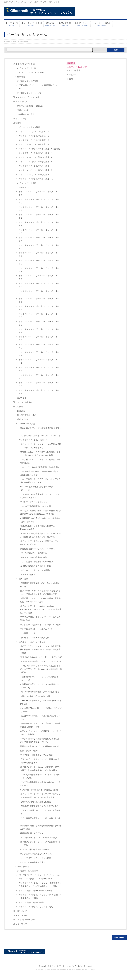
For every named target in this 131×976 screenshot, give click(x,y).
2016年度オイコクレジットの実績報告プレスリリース (40, 87)
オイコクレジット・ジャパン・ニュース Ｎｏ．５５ (40, 300)
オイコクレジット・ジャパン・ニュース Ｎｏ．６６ (40, 224)
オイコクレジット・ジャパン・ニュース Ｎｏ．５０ (40, 338)
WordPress (51, 969)
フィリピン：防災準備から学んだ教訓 (36, 755)
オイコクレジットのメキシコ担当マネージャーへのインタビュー (40, 543)
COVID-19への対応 (27, 424)
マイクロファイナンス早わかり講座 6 (35, 157)
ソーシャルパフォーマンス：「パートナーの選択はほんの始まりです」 (40, 725)
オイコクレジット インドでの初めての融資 (38, 837)
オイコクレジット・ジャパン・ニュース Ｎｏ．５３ (40, 315)
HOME (6, 41)
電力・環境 (23, 579)
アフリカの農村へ (28, 574)
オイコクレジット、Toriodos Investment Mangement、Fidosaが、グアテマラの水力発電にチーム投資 (41, 609)
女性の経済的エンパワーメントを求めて (37, 549)
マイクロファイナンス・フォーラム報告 (36, 907)
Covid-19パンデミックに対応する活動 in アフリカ (41, 429)
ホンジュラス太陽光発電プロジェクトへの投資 (41, 625)
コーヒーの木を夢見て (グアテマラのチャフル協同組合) (41, 702)
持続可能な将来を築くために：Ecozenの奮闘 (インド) (39, 585)
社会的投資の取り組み (26, 415)
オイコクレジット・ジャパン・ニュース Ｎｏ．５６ (40, 292)
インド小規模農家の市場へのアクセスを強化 (39, 692)
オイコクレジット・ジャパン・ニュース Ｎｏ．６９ (40, 201)
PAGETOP (119, 937)
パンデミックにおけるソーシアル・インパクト (40, 436)
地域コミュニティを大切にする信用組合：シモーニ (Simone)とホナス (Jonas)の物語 (40, 453)
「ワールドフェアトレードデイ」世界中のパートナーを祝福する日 (40, 761)
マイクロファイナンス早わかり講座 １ (36, 179)
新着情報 (71, 63)
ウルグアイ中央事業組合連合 (32, 862)
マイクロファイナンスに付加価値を (35, 570)
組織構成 (21, 77)
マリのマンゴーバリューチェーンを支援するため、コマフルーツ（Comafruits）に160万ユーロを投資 (41, 669)
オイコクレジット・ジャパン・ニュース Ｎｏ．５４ (40, 308)
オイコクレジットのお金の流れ (30, 72)
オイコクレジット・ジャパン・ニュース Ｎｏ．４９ (40, 346)
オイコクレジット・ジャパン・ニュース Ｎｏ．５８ (40, 277)
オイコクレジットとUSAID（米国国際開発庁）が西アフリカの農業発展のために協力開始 (40, 768)
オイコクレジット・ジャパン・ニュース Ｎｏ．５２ (40, 323)
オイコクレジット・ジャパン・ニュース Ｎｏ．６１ (40, 254)
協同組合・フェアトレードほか (32, 642)
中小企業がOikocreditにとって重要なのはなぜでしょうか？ (41, 710)
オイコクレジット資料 (26, 183)
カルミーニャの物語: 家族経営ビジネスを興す (40, 467)
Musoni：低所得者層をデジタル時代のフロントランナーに (40, 488)
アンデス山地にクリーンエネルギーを (36, 629)
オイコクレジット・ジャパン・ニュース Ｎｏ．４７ (40, 361)
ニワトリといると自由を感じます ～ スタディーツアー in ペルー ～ (41, 496)
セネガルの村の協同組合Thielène (34, 849)
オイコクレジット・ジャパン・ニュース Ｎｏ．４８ (40, 354)
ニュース (73, 75)
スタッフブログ (22, 915)
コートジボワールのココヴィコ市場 (35, 858)
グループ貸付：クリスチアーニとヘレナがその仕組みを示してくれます (40, 481)
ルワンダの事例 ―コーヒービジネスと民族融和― (40, 812)
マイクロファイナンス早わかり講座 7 (35, 153)
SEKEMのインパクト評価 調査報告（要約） (40, 790)
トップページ (21, 119)
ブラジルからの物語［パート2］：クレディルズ (41, 657)
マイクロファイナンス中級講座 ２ (34, 140)
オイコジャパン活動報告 (27, 871)
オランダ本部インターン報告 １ (32, 902)
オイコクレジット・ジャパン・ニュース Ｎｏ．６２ (40, 247)
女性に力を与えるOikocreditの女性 (35, 696)
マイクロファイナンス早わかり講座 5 (35, 162)
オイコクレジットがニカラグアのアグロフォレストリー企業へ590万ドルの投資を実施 (40, 796)
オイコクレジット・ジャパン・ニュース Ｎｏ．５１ (40, 331)
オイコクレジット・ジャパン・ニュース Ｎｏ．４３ (40, 392)
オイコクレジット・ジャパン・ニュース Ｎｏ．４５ (40, 376)
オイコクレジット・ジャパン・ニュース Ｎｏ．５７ (40, 285)
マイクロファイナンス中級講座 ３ (34, 136)
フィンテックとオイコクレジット (34, 502)
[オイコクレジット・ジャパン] (39, 13)
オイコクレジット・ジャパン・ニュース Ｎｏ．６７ (40, 216)
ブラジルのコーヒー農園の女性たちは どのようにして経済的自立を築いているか (40, 740)
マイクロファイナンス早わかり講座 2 (35, 174)
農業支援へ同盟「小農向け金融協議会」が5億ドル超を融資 (41, 827)
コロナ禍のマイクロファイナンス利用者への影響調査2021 (40, 461)
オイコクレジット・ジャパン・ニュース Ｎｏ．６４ (40, 239)
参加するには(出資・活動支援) (30, 106)
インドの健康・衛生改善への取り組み (36, 562)
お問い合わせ (21, 911)
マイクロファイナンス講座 (28, 127)
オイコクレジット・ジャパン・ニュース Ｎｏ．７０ (40, 193)
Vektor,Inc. (80, 969)
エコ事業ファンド (28, 633)
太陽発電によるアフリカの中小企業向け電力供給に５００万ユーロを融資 (40, 600)
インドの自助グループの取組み (33, 553)
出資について (23, 110)
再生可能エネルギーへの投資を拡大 (35, 637)
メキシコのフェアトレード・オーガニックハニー (40, 819)
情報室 (18, 123)
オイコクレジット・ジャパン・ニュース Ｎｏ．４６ (40, 369)
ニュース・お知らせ (24, 402)
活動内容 (19, 406)
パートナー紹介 (24, 867)
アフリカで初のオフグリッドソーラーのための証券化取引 (40, 618)
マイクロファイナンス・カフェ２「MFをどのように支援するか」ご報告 (40, 896)
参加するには (21, 101)
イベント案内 (75, 70)
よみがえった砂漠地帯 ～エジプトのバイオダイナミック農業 (40, 776)
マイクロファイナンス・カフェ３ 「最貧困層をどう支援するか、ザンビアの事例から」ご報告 (40, 884)
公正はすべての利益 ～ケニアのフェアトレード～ (40, 717)
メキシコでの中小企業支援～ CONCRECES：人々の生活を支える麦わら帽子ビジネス (41, 535)
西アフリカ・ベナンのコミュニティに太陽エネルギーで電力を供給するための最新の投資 (40, 592)
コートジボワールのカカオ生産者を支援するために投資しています (40, 473)
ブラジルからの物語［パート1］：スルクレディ (41, 661)
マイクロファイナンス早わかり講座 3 (35, 170)
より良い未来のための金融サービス (35, 566)
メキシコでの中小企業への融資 (33, 557)
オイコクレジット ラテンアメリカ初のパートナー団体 (40, 843)
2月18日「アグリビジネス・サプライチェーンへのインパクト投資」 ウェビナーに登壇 (39, 877)
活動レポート (23, 419)
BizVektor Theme (65, 969)
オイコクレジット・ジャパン (29, 93)
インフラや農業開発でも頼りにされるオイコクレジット (40, 784)
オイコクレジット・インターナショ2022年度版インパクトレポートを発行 (40, 446)
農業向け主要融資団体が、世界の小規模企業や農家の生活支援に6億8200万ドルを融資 (40, 512)
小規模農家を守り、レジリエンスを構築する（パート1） (39, 686)
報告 (71, 79)
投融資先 (21, 411)
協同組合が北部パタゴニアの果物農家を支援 (39, 746)
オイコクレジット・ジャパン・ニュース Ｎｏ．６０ (40, 262)
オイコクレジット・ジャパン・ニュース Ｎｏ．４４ (40, 384)
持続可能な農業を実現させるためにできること (40, 806)
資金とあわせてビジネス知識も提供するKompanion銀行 (37, 527)
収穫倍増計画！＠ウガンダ (31, 833)
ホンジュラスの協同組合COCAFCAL (36, 854)
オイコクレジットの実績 (27, 81)
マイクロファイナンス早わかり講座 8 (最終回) (39, 149)
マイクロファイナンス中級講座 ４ (34, 131)
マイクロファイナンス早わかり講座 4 (35, 166)
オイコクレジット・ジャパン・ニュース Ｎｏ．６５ (40, 231)
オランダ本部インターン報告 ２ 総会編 (35, 890)
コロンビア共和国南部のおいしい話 (35, 506)
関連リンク (22, 398)
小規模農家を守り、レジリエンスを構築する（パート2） (39, 678)
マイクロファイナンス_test (27, 97)
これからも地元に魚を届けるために (35, 802)
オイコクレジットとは (25, 64)
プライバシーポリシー (25, 920)
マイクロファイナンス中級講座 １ (34, 144)
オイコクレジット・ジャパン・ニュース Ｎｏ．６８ (40, 208)
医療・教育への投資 (29, 751)
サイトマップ (21, 924)
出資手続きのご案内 (25, 114)
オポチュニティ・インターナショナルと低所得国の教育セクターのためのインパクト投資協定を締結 (40, 649)
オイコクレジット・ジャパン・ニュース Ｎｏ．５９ (40, 270)
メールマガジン (24, 187)
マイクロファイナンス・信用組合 (33, 440)
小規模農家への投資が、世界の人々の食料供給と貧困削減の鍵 (40, 520)
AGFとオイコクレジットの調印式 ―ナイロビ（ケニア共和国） (40, 733)
